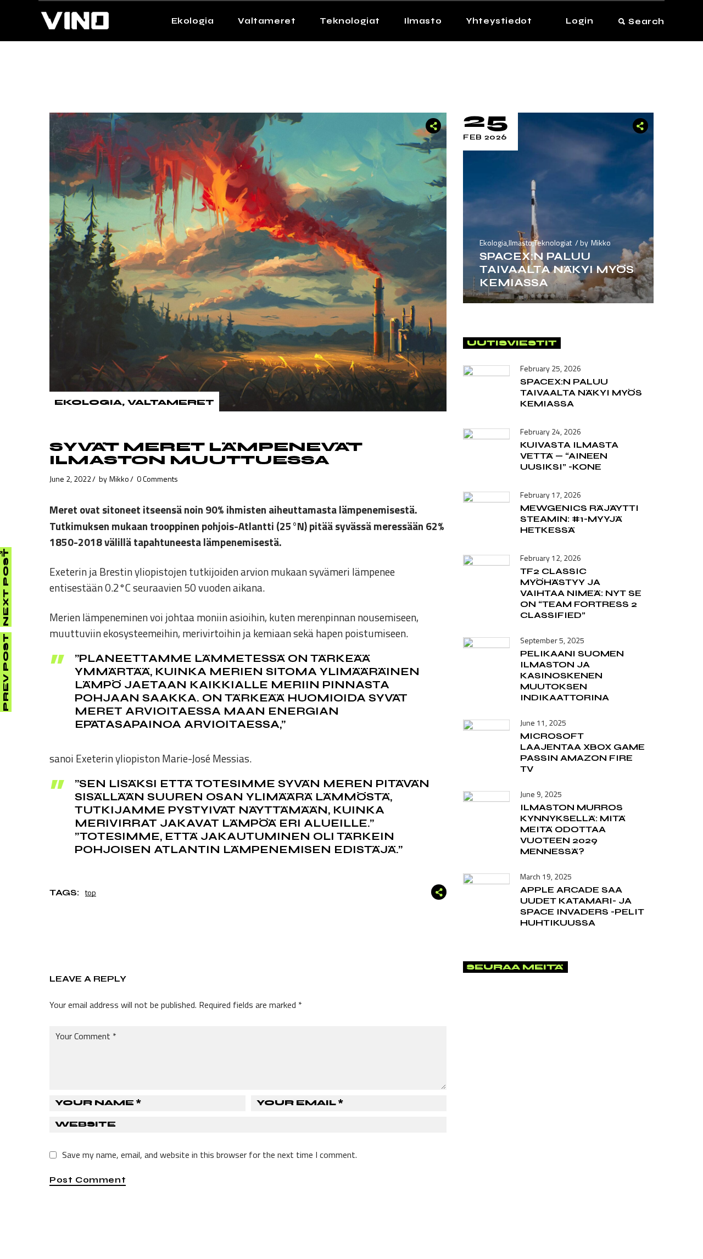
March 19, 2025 (546, 876)
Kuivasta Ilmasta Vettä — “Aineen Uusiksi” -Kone (569, 455)
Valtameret (170, 402)
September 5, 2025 (552, 640)
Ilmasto (520, 242)
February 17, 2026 (550, 494)
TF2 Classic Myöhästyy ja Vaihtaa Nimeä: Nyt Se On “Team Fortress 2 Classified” (580, 593)
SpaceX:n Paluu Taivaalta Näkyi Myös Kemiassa (556, 269)
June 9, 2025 (541, 794)
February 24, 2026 (550, 431)
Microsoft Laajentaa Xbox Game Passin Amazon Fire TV (582, 752)
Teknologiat (553, 242)
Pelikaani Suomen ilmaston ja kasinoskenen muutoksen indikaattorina (572, 675)
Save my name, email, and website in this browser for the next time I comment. (209, 1154)
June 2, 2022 (70, 478)
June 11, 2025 (543, 722)
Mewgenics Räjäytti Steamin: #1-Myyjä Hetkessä (579, 519)
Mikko (119, 478)
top (90, 892)
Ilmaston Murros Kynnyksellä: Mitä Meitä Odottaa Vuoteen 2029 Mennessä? (573, 829)
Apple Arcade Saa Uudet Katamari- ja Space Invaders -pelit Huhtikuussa (582, 906)
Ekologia (88, 402)
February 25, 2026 (550, 368)
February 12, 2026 (550, 558)
